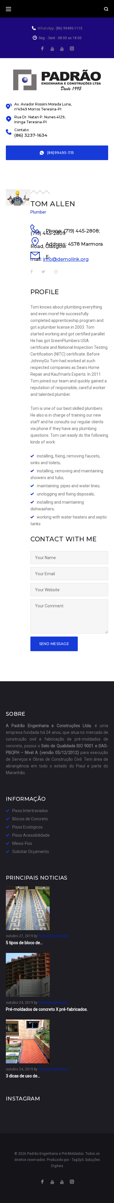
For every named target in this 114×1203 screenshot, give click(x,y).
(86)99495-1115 (60, 152)
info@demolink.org (66, 259)
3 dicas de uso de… (23, 1076)
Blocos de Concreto (30, 819)
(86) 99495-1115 (69, 28)
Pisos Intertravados (30, 810)
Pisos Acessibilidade (31, 835)
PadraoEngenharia (53, 936)
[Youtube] (62, 49)
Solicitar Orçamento (30, 851)
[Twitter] (52, 49)
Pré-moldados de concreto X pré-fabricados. (47, 1009)
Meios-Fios (22, 843)
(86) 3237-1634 (30, 135)
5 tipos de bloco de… (24, 942)
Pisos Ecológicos (27, 827)
